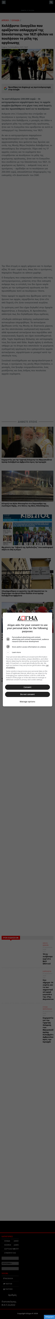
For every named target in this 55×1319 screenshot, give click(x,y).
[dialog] (27, 659)
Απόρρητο (49, 1317)
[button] (27, 652)
